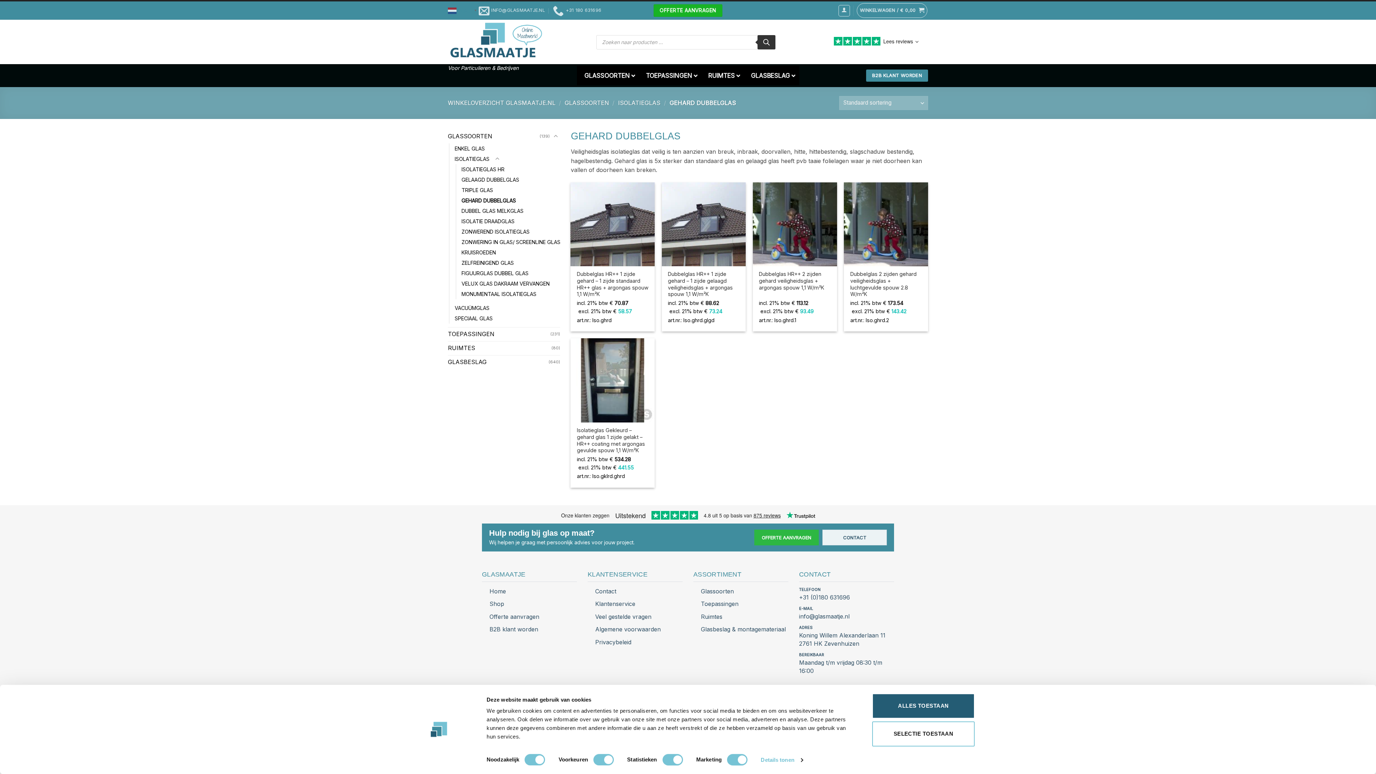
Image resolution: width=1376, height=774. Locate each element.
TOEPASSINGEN (471, 334)
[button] (463, 10)
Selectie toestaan (924, 734)
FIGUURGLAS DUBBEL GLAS (495, 273)
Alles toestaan (923, 706)
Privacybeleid (613, 642)
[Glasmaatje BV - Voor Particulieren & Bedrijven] (495, 40)
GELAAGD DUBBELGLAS (490, 180)
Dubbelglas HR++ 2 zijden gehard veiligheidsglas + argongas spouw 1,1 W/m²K (791, 280)
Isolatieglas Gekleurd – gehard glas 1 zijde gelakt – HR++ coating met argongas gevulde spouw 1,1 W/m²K (611, 440)
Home (497, 591)
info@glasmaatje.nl (824, 616)
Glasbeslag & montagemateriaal (743, 629)
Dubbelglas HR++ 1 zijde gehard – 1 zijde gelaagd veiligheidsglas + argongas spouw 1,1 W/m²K (700, 284)
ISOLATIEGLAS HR (483, 169)
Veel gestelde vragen (623, 616)
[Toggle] (555, 136)
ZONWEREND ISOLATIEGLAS (496, 232)
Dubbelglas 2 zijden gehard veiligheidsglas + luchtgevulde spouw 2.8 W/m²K (883, 284)
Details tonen (777, 760)
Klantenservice (615, 603)
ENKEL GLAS (470, 148)
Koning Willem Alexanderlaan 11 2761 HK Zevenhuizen (842, 639)
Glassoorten (717, 591)
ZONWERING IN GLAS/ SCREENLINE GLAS (511, 242)
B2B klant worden (513, 629)
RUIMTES (461, 348)
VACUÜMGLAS (472, 308)
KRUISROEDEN (479, 252)
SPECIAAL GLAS (474, 318)
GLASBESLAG (467, 362)
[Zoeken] (766, 42)
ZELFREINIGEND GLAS (488, 263)
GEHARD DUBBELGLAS (489, 200)
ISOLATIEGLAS (639, 102)
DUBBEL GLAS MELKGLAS (493, 211)
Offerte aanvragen (786, 537)
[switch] (603, 759)
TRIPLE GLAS (477, 190)
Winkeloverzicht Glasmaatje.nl (501, 102)
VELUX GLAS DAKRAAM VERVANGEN (506, 284)
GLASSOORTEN (587, 102)
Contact (854, 537)
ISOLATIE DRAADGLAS (488, 221)
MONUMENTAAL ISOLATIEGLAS (499, 294)
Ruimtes (711, 616)
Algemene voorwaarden (628, 629)
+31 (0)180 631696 (824, 597)
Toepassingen (720, 603)
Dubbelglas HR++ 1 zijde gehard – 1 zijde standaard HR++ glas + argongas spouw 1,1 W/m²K (613, 284)
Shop (496, 603)
